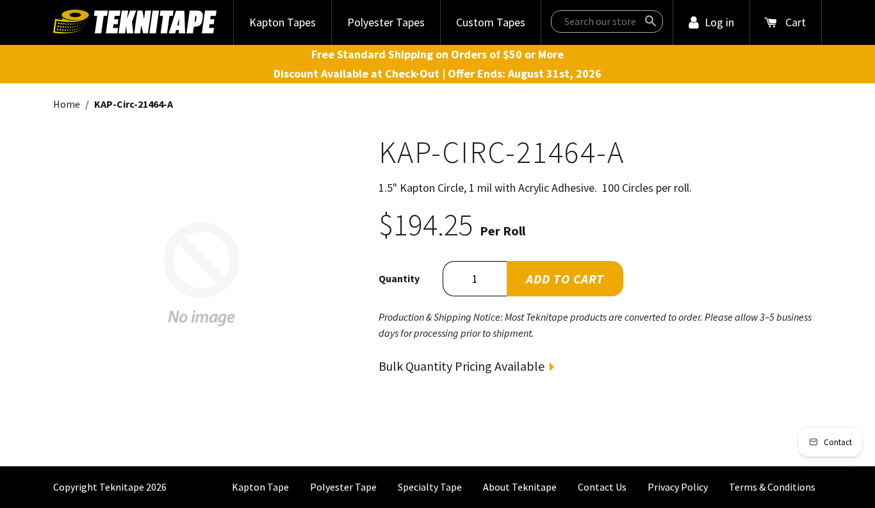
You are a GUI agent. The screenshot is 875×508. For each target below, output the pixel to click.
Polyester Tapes (386, 22)
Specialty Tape (430, 486)
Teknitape (121, 486)
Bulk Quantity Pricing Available (461, 366)
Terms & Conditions (772, 486)
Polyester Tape (343, 486)
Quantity (399, 278)
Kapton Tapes (282, 22)
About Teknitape (520, 486)
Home (66, 103)
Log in (719, 22)
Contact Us (602, 486)
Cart (795, 22)
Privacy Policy (678, 486)
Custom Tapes (490, 22)
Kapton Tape (260, 486)
